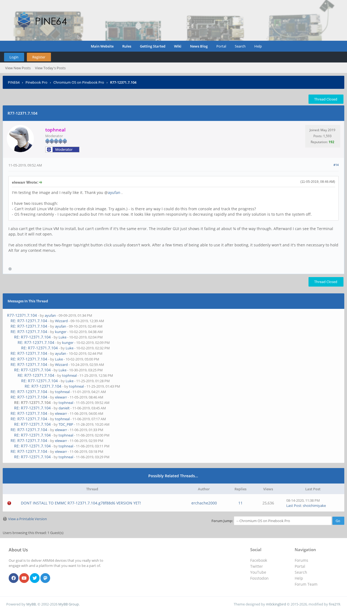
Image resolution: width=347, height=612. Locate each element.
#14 (336, 165)
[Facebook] (13, 578)
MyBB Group (68, 604)
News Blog (199, 46)
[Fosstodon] (45, 578)
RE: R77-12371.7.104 (29, 320)
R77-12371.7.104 (22, 315)
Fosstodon (259, 578)
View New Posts (18, 67)
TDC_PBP (66, 424)
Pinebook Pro (36, 82)
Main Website (102, 46)
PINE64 (14, 82)
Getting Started (152, 46)
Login (13, 57)
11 (240, 503)
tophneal (69, 375)
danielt (64, 408)
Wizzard (61, 320)
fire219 (334, 604)
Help (258, 46)
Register (38, 57)
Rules (126, 46)
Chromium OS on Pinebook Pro (78, 82)
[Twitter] (35, 578)
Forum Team (306, 584)
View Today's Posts (50, 67)
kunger (60, 331)
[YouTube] (24, 578)
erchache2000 (204, 503)
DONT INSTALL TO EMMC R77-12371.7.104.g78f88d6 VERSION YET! (81, 503)
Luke (62, 337)
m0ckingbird (276, 604)
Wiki (177, 46)
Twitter (256, 566)
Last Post (293, 505)
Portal (221, 46)
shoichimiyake (314, 505)
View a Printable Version (27, 518)
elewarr (61, 397)
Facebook (258, 560)
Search (240, 46)
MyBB (31, 604)
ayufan (114, 192)
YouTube (258, 572)
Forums (301, 560)
